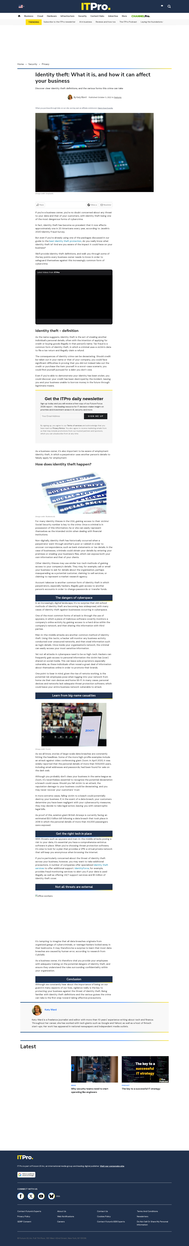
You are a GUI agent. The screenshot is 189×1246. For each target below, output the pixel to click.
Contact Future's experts (29, 1211)
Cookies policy (104, 1216)
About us (61, 1211)
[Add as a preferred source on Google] (26, 1174)
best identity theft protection (65, 241)
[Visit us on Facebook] (20, 1196)
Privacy (45, 64)
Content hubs (97, 16)
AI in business (85, 21)
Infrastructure (67, 16)
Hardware (52, 16)
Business (28, 16)
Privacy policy (23, 1216)
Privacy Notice (59, 428)
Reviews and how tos (106, 21)
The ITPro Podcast (128, 21)
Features (117, 97)
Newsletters (142, 1216)
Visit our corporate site (112, 1166)
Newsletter (107, 205)
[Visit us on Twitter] (31, 1196)
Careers (61, 1221)
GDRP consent (24, 1221)
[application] (73, 297)
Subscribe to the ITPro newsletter (59, 21)
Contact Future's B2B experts (111, 1221)
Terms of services (74, 425)
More (124, 16)
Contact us (102, 1211)
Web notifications (65, 1216)
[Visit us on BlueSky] (50, 1196)
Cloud (40, 16)
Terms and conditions (147, 1211)
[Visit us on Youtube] (41, 1196)
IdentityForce (82, 868)
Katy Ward (81, 97)
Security (82, 16)
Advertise (113, 16)
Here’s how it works (105, 108)
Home (20, 64)
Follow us (94, 205)
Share (42, 205)
